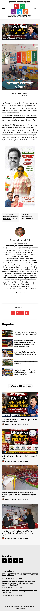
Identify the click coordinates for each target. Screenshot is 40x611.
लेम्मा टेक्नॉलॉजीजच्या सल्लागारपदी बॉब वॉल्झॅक (27, 217)
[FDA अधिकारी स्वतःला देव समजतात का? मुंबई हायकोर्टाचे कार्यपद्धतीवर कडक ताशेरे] (20, 404)
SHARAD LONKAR (21, 93)
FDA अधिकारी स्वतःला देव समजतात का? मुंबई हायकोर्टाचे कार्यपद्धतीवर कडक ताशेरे (19, 421)
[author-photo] (3, 424)
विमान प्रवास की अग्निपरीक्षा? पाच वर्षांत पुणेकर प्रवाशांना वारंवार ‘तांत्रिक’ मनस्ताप (25, 353)
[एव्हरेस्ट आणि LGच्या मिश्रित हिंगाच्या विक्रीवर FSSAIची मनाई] (20, 32)
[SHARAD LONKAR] (20, 232)
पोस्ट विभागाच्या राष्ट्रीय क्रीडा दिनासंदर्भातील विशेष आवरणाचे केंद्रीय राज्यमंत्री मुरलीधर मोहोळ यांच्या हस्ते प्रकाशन (18, 533)
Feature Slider (7, 578)
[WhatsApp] (27, 313)
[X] (20, 292)
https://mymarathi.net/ (20, 243)
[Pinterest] (22, 313)
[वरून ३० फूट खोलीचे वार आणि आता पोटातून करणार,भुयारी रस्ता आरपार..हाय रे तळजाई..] (7, 333)
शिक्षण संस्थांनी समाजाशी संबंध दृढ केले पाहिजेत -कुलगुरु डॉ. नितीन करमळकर (10, 218)
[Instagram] (10, 560)
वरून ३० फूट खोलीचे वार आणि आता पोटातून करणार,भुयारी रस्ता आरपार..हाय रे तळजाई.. (25, 334)
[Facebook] (16, 292)
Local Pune (20, 79)
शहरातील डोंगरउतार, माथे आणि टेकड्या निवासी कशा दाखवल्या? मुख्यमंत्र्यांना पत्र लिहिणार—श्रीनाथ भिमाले (24, 372)
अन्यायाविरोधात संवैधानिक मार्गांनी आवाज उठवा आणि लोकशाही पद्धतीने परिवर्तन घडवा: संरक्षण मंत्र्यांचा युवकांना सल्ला (19, 494)
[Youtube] (23, 292)
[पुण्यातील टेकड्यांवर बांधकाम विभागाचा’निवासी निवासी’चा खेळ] (7, 362)
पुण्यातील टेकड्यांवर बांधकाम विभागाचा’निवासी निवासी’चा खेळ (25, 363)
